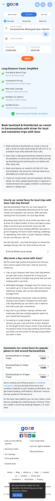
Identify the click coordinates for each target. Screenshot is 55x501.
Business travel (11, 449)
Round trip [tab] (26, 21)
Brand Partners (37, 451)
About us (27, 472)
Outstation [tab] (28, 14)
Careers (24, 476)
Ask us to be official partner (13, 442)
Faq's (37, 472)
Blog (18, 472)
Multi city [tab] (42, 21)
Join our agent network (40, 446)
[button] (3, 4)
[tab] (11, 21)
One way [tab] (10, 21)
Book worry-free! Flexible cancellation (32, 113)
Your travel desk (37, 441)
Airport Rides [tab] (12, 14)
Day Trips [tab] (44, 14)
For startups (10, 454)
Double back (10, 463)
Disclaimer (29, 479)
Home (9, 472)
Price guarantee (12, 458)
